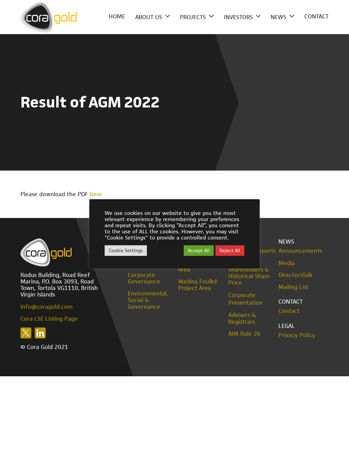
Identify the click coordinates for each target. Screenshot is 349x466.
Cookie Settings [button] (126, 250)
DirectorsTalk (295, 275)
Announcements (300, 251)
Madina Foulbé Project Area (197, 284)
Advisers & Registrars (242, 318)
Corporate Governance (144, 278)
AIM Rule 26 (244, 334)
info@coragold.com (46, 306)
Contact (316, 16)
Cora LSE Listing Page (49, 318)
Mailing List (293, 287)
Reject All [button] (229, 250)
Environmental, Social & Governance (148, 300)
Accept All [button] (199, 250)
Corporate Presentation (245, 298)
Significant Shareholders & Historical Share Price (249, 273)
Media (286, 263)
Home (117, 16)
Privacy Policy (296, 335)
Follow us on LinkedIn (40, 332)
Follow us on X (25, 332)
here (96, 194)
